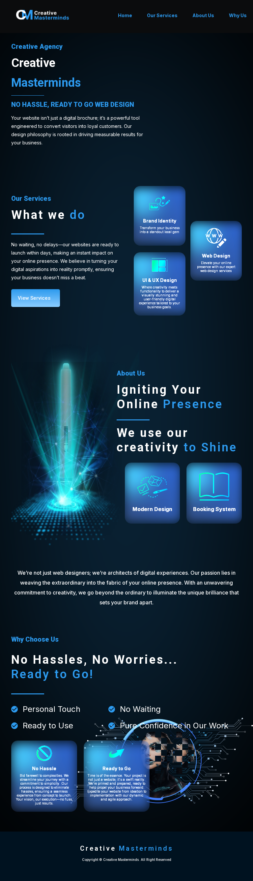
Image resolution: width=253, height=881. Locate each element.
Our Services (162, 15)
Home (125, 15)
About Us (203, 15)
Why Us (238, 15)
